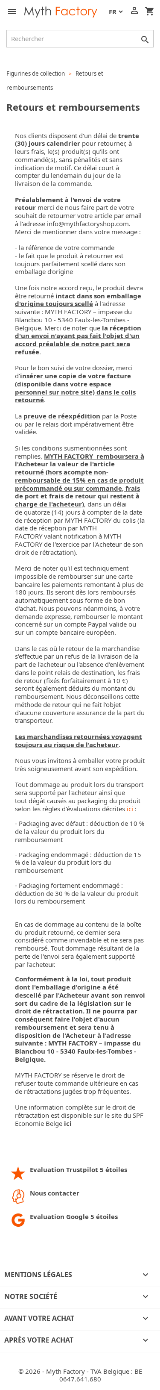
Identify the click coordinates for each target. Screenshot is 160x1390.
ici (130, 808)
